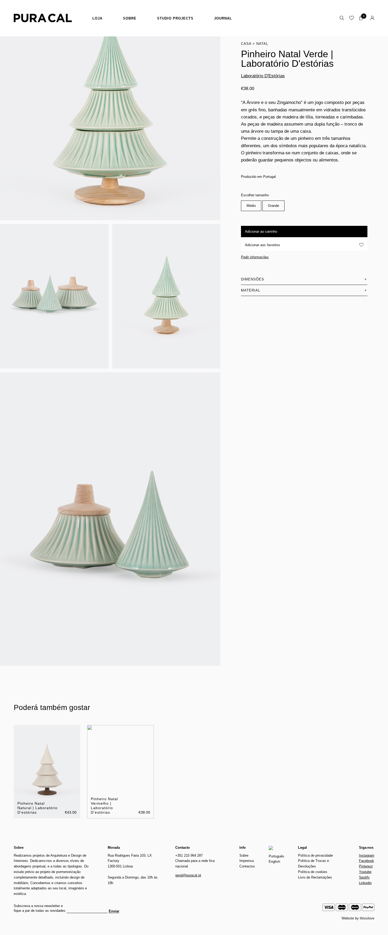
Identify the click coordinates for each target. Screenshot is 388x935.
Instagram (366, 855)
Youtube (365, 872)
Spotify (364, 877)
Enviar (114, 911)
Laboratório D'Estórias (263, 75)
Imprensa (246, 861)
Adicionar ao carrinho (261, 231)
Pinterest (366, 866)
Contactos (247, 866)
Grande (273, 206)
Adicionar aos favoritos (262, 245)
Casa (246, 44)
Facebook (366, 861)
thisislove (367, 918)
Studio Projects (175, 18)
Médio (251, 206)
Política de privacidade (315, 855)
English (274, 862)
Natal (262, 44)
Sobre (129, 18)
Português (276, 856)
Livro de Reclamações (315, 877)
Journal (223, 18)
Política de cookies (312, 872)
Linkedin (365, 883)
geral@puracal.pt (188, 875)
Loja (97, 18)
